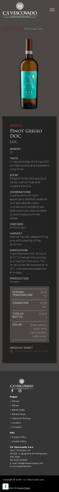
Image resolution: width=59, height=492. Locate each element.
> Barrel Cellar (17, 410)
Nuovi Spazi (23, 488)
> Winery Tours (18, 414)
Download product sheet (31, 351)
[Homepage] (22, 383)
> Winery (14, 401)
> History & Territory (20, 418)
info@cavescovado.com (30, 463)
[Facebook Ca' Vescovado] (12, 391)
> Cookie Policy (18, 441)
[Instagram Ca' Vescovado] (20, 391)
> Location (15, 422)
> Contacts (15, 427)
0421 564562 (20, 460)
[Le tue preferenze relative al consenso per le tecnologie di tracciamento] (5, 486)
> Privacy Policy (18, 437)
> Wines (14, 405)
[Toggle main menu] (52, 10)
